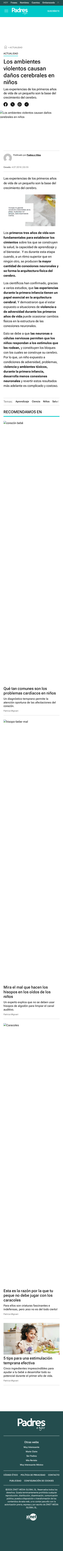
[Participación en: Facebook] (6, 104)
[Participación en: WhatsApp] (20, 104)
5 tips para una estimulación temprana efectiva (28, 1360)
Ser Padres (31, 1456)
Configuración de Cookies (39, 1481)
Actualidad (16, 47)
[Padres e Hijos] (31, 1430)
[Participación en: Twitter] (12, 104)
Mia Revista (31, 1460)
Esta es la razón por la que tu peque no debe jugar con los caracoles (28, 1295)
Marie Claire (31, 1451)
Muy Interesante (31, 1447)
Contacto (53, 1475)
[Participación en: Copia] (26, 104)
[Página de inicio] (6, 47)
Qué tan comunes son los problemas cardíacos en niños (30, 691)
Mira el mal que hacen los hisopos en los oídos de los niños (27, 992)
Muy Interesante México (31, 1465)
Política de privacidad (33, 1475)
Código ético (11, 1475)
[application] (31, 210)
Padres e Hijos (34, 155)
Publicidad (15, 1481)
